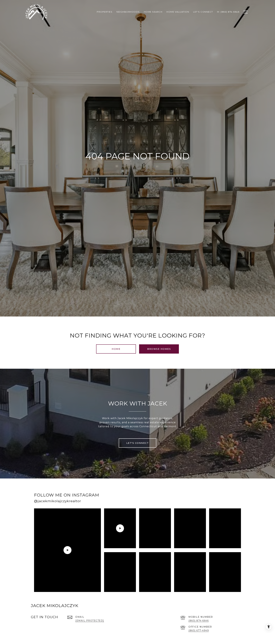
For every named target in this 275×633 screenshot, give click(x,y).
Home (116, 349)
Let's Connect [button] (137, 443)
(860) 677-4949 (198, 630)
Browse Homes (159, 349)
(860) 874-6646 (198, 620)
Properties (104, 12)
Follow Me (200, 499)
